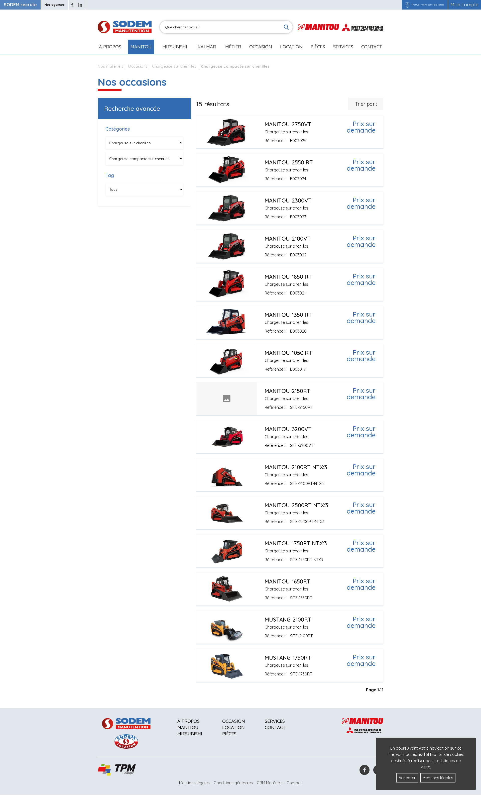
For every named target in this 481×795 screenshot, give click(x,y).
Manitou (141, 47)
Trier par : (366, 104)
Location (291, 47)
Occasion (260, 47)
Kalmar (207, 47)
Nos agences (55, 5)
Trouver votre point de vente (427, 5)
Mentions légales (194, 783)
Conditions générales (233, 783)
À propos (188, 721)
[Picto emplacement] (407, 4)
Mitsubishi (174, 47)
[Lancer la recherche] (286, 27)
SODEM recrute (20, 5)
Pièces (229, 734)
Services (275, 721)
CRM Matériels (270, 783)
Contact (371, 47)
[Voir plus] (289, 132)
